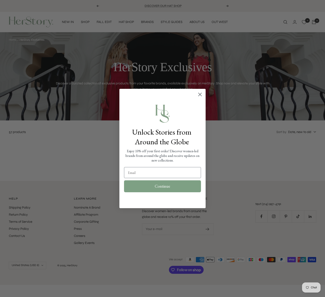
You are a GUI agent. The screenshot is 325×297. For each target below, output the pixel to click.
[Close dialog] (200, 94)
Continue (162, 186)
